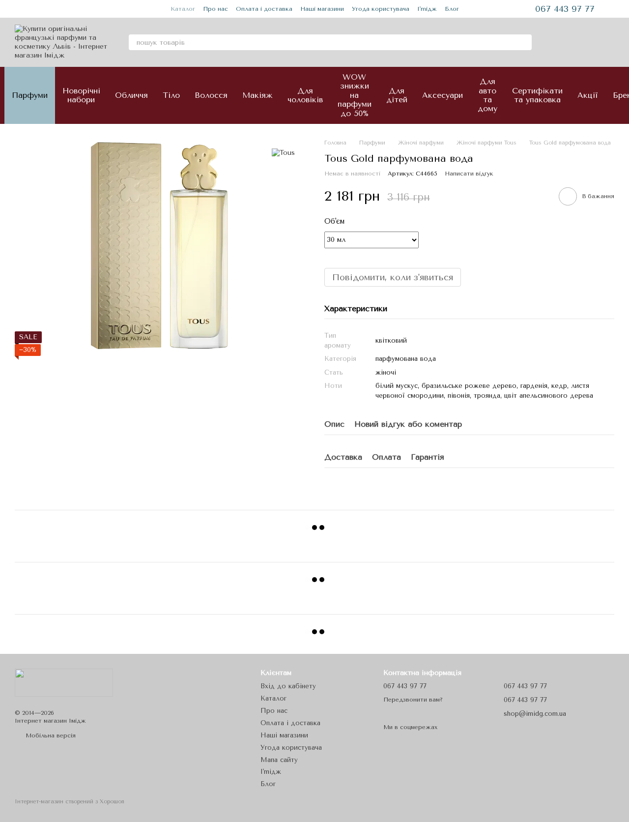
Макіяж (257, 95)
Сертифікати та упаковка (537, 95)
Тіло (171, 95)
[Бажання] (581, 42)
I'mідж (427, 8)
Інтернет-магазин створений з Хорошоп (69, 801)
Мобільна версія (50, 735)
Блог (452, 8)
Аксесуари (442, 95)
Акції (587, 95)
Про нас (215, 8)
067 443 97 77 (565, 8)
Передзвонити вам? (413, 699)
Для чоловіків (305, 95)
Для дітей (396, 95)
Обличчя (131, 95)
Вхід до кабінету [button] (288, 686)
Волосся (211, 95)
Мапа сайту (279, 759)
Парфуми (30, 95)
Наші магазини (322, 8)
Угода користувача (380, 8)
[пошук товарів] (524, 42)
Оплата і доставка (264, 8)
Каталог (183, 8)
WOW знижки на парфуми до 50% (355, 95)
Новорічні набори (81, 95)
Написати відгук (469, 173)
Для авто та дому (487, 95)
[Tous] (283, 153)
